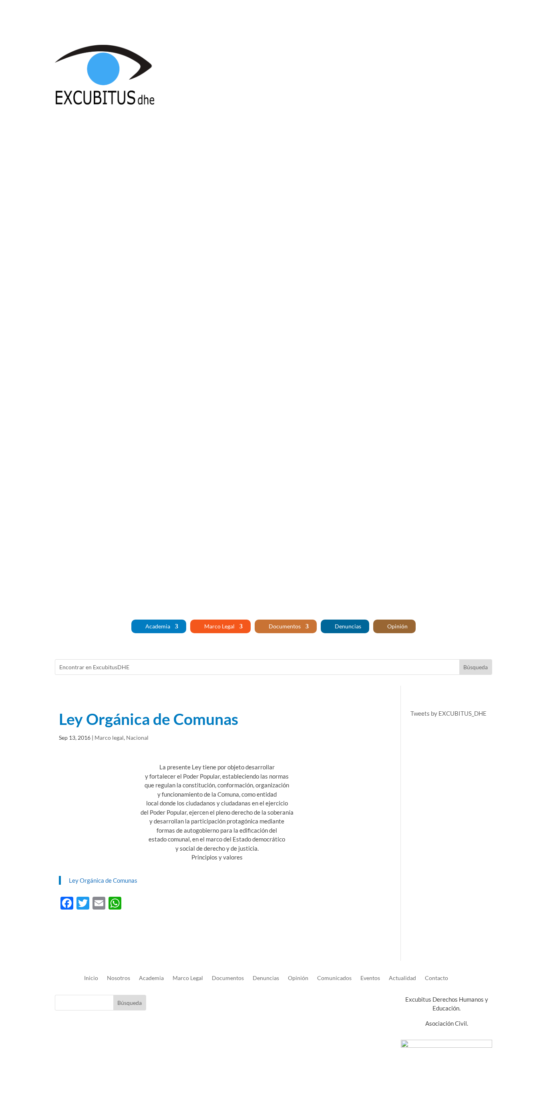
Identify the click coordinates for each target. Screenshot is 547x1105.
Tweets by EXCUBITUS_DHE (448, 713)
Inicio (421, 17)
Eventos (370, 978)
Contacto (480, 17)
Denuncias (348, 626)
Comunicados (334, 978)
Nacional (137, 737)
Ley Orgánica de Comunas (103, 880)
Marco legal (109, 737)
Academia (157, 626)
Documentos (285, 626)
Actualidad (402, 978)
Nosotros (448, 17)
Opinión (397, 626)
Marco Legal (219, 626)
